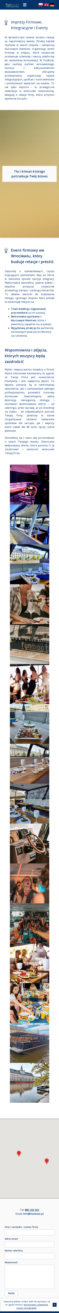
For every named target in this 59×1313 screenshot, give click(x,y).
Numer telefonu (14, 1250)
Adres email (11, 1238)
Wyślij (11, 1293)
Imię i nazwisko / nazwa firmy (21, 1226)
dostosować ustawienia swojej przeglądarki (32, 1306)
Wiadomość (11, 1262)
